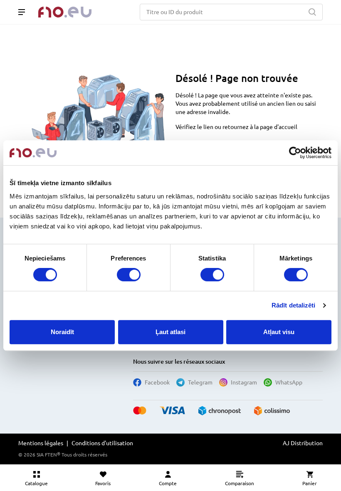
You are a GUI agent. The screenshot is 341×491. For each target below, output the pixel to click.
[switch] (129, 274)
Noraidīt (62, 331)
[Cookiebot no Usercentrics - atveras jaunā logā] (295, 152)
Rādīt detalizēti (294, 305)
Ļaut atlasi (170, 331)
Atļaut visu (278, 331)
